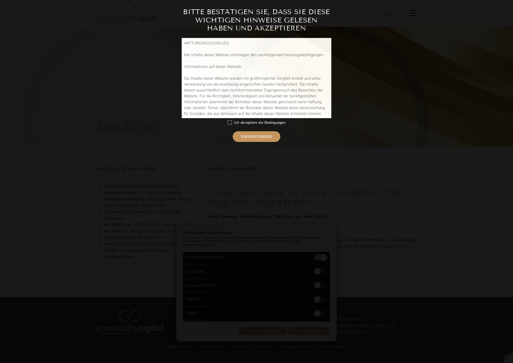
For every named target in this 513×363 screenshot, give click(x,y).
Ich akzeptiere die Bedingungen (258, 123)
